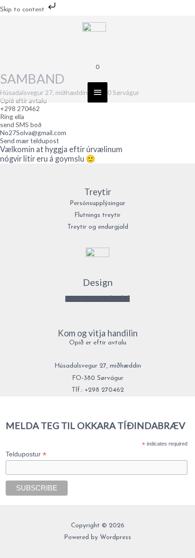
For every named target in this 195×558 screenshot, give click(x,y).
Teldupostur (26, 454)
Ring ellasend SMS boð (21, 120)
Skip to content (23, 10)
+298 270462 (20, 108)
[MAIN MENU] (97, 92)
